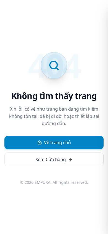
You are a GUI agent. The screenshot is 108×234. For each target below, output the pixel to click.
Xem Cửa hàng (50, 159)
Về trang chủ (57, 142)
